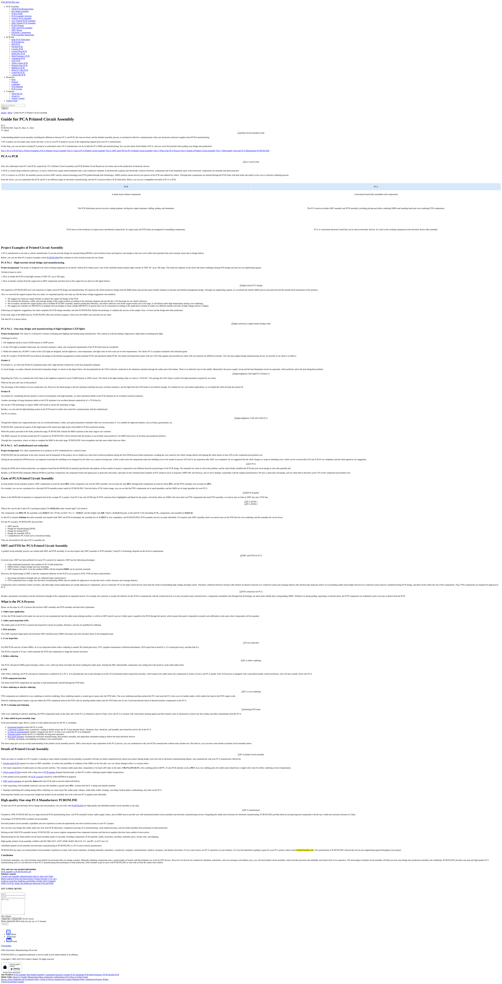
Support (15, 82)
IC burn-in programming (18, 732)
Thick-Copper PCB (20, 63)
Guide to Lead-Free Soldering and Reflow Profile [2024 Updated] (28, 881)
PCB (17, 763)
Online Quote (12, 101)
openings (18, 781)
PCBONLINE (53, 257)
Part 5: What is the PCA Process (167, 151)
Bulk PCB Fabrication (21, 39)
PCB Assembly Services (22, 16)
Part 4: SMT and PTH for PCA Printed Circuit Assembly (129, 151)
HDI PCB (16, 44)
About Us (16, 96)
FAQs (67, 977)
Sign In (4, 108)
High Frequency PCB (21, 56)
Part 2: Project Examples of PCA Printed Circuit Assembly (42, 151)
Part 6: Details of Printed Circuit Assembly (198, 151)
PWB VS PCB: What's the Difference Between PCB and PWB (27, 883)
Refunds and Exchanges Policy (27, 979)
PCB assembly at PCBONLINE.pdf (16, 872)
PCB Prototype (18, 42)
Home (3, 113)
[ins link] (3, 982)
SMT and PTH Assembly (22, 28)
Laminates (16, 84)
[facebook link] (10, 982)
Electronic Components (21, 32)
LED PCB (16, 61)
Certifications (59, 977)
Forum (85, 977)
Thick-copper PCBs (11, 772)
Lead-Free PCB (18, 72)
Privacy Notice (7, 979)
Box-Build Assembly (36, 975)
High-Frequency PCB (98, 975)
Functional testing (15, 727)
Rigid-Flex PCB (18, 54)
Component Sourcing (54, 975)
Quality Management (30, 977)
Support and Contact (63, 979)
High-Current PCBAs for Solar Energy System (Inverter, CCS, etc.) (29, 879)
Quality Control (18, 98)
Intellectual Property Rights (97, 979)
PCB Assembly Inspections (23, 35)
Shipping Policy (79, 979)
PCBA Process (18, 25)
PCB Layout (17, 89)
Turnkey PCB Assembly (22, 18)
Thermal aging (14, 734)
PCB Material (17, 86)
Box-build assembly (16, 736)
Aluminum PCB (18, 58)
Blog (14, 79)
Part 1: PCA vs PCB (9, 151)
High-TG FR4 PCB (20, 70)
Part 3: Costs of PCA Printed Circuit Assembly (86, 151)
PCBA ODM (17, 14)
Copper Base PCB (19, 51)
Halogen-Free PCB (19, 65)
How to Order (76, 977)
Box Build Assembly (20, 11)
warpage (39, 777)
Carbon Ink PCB (18, 75)
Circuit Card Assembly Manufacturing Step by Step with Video (27, 876)
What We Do (17, 94)
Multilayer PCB (18, 68)
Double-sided (9, 763)
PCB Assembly (20, 975)
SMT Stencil (17, 30)
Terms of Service (47, 979)
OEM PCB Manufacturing (22, 9)
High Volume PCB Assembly (24, 23)
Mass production (46, 977)
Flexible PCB (17, 46)
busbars (52, 772)
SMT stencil (8, 781)
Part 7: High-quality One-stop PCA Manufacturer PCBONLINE (242, 151)
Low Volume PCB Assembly (24, 21)
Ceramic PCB (17, 49)
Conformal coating (15, 729)
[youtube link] (19, 982)
